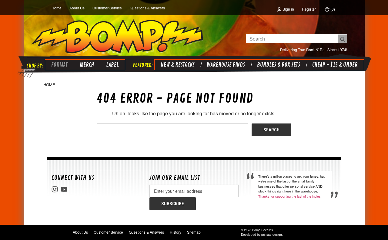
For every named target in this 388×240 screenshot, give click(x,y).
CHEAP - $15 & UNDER (335, 64)
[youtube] (64, 189)
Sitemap (194, 232)
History (175, 232)
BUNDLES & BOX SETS (278, 64)
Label (112, 64)
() (332, 9)
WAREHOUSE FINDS (226, 64)
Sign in (288, 9)
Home (57, 7)
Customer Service (107, 7)
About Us (77, 7)
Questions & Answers (147, 7)
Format (59, 64)
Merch (87, 64)
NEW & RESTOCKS (178, 64)
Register (309, 9)
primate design (271, 234)
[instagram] (55, 189)
